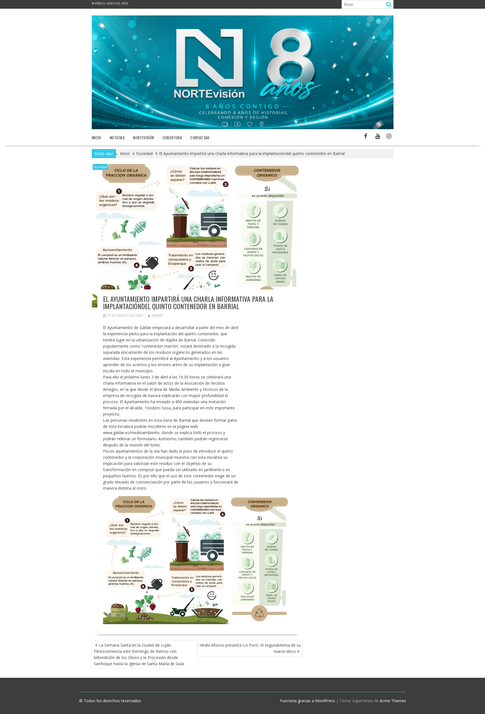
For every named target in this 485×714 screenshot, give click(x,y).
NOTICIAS (117, 137)
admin (157, 315)
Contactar (199, 137)
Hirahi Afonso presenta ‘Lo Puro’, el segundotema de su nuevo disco (250, 648)
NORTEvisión (143, 137)
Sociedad (100, 167)
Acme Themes (393, 700)
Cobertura (172, 137)
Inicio (96, 137)
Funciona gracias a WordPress (307, 700)
